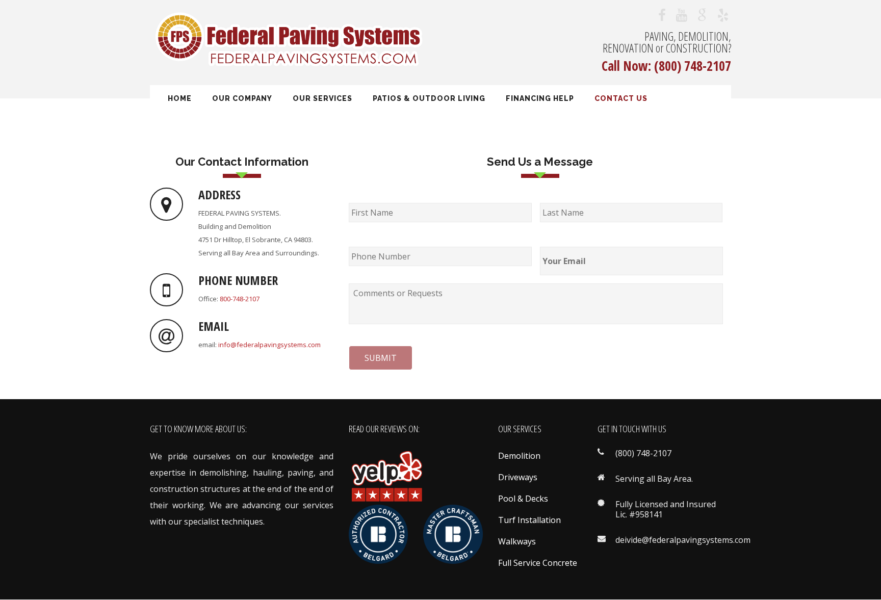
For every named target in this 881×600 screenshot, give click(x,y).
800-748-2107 (240, 298)
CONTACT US (620, 98)
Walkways (517, 541)
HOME (180, 98)
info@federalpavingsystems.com (269, 344)
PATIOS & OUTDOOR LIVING (429, 98)
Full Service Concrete (537, 562)
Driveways (517, 477)
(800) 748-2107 (692, 66)
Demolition (519, 455)
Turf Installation (529, 520)
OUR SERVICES (322, 98)
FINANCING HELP (540, 98)
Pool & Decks (523, 498)
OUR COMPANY (242, 98)
